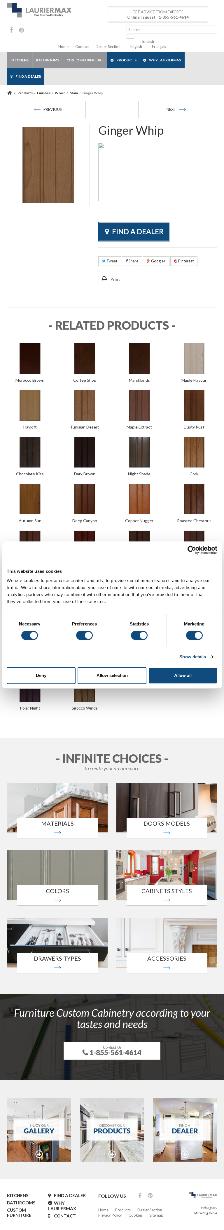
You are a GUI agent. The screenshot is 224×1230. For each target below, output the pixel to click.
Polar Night (30, 707)
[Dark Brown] (85, 451)
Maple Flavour (193, 380)
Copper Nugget (139, 520)
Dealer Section (108, 46)
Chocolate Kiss (30, 473)
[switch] (84, 635)
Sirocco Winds (85, 707)
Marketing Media (205, 1213)
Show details (192, 656)
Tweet (111, 261)
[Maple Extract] (139, 404)
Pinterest (185, 261)
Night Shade (139, 473)
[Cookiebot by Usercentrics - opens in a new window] (191, 550)
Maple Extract (139, 426)
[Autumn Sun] (30, 498)
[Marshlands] (139, 358)
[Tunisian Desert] (85, 404)
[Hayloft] (30, 404)
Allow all (183, 675)
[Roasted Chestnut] (194, 498)
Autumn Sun (30, 520)
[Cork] (194, 451)
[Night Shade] (139, 451)
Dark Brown (84, 473)
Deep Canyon (84, 520)
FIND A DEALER (28, 76)
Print (115, 279)
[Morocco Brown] (30, 358)
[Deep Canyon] (85, 498)
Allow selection (112, 675)
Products (126, 60)
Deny (41, 675)
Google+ (158, 261)
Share (133, 261)
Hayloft (30, 426)
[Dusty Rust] (194, 404)
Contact (82, 46)
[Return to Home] (10, 93)
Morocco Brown (29, 380)
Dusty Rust (194, 426)
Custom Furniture (85, 60)
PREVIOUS (52, 109)
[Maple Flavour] (194, 358)
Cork (194, 473)
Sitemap (156, 1215)
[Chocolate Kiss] (30, 451)
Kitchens (19, 60)
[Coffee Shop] (85, 358)
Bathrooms (47, 60)
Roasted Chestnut (194, 520)
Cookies (136, 1215)
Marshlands (139, 380)
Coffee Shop (84, 380)
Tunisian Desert (84, 426)
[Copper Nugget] (139, 498)
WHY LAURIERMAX (165, 60)
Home (63, 46)
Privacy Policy (110, 1215)
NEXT (171, 109)
